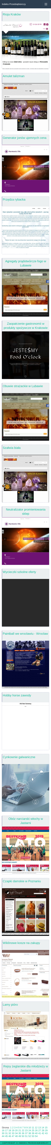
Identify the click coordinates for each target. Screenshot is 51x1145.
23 (26, 1130)
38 (29, 1133)
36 (23, 1133)
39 (33, 1133)
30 (3, 1133)
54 (36, 1136)
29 (46, 1130)
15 (46, 1127)
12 (36, 1127)
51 (26, 1136)
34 (16, 1133)
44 (3, 1136)
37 (26, 1133)
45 (6, 1136)
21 (19, 1130)
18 (9, 1130)
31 (6, 1133)
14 (43, 1127)
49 (19, 1136)
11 (33, 1127)
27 (39, 1130)
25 (33, 1130)
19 (13, 1130)
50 (23, 1136)
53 (33, 1136)
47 (13, 1136)
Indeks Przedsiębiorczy (14, 4)
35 (19, 1133)
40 (36, 1133)
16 (3, 1130)
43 (46, 1133)
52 (29, 1136)
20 (16, 1130)
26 (36, 1130)
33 (13, 1133)
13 (39, 1127)
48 (16, 1136)
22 (23, 1130)
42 (43, 1133)
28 (43, 1130)
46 (9, 1136)
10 (29, 1127)
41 (39, 1133)
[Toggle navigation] (46, 4)
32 (9, 1133)
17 (6, 1130)
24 (29, 1130)
